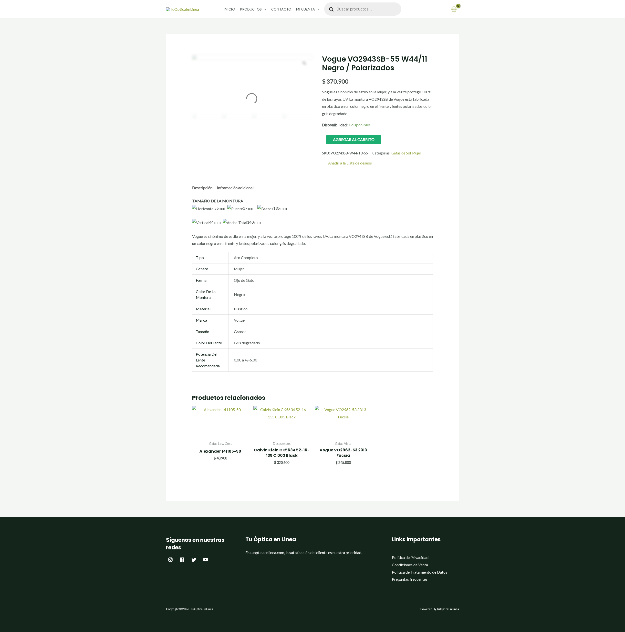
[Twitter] (193, 559)
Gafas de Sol (401, 153)
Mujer (416, 153)
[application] (264, 9)
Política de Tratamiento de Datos (419, 572)
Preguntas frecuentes (409, 579)
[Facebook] (182, 559)
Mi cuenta (305, 9)
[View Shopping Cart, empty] (454, 9)
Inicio (229, 9)
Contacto (281, 9)
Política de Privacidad (410, 557)
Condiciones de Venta (410, 564)
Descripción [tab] (202, 187)
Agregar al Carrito (354, 139)
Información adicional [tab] (235, 187)
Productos (251, 9)
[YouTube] (205, 559)
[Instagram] (170, 559)
